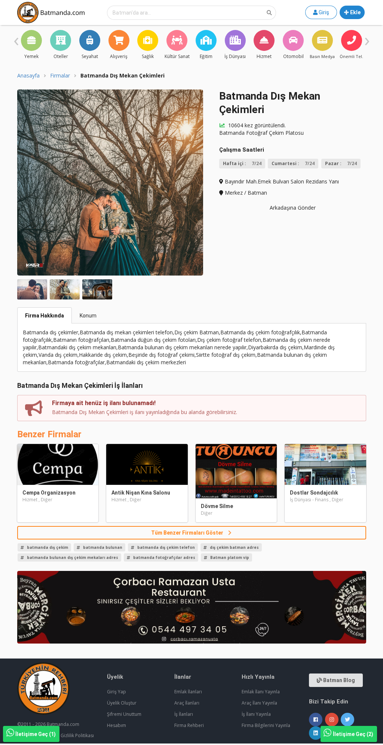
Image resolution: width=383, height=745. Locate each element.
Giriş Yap (116, 691)
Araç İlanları (186, 703)
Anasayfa (28, 75)
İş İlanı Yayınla (256, 714)
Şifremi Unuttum (124, 714)
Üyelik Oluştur (122, 703)
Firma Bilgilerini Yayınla (266, 725)
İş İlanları (183, 714)
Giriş (323, 12)
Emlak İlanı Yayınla (261, 691)
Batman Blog (338, 680)
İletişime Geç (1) (35, 734)
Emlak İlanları (188, 691)
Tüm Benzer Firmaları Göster (187, 533)
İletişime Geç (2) (353, 734)
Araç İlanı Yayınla (259, 703)
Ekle (355, 12)
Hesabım (116, 725)
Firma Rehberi (189, 725)
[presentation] (16, 39)
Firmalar (60, 75)
